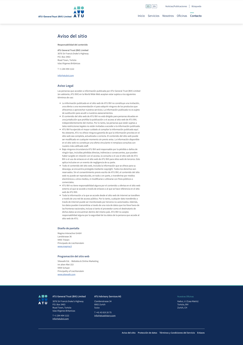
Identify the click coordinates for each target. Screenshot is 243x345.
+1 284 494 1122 (66, 68)
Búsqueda (196, 6)
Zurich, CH (182, 307)
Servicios (153, 16)
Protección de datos (147, 332)
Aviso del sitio (129, 332)
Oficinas (182, 16)
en (154, 6)
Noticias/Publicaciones (176, 6)
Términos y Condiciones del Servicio (177, 332)
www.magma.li (65, 246)
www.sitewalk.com (66, 274)
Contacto (196, 16)
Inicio (141, 16)
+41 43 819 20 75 (104, 312)
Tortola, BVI (182, 304)
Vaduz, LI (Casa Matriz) (187, 301)
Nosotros (168, 16)
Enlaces (201, 332)
